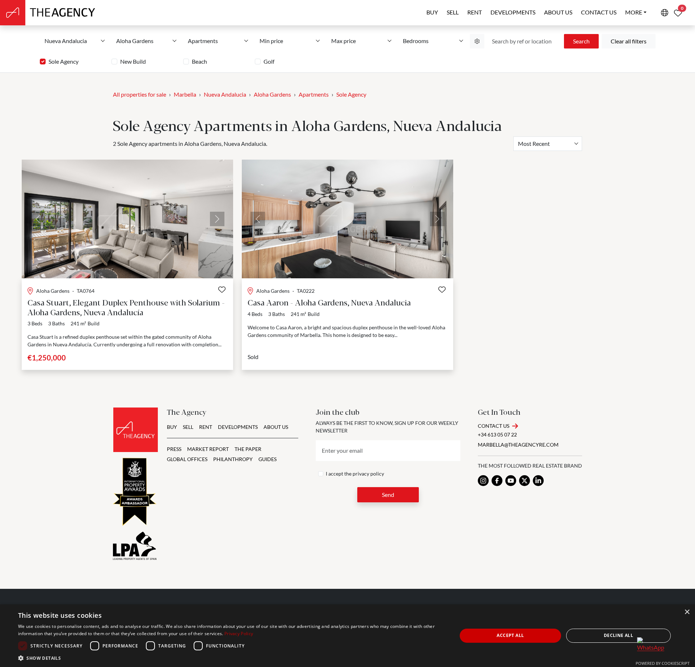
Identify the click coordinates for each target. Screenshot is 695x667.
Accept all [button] (510, 635)
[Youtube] (510, 480)
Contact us (598, 12)
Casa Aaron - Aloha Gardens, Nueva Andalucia (329, 302)
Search (581, 41)
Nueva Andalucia (225, 94)
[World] (664, 13)
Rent (474, 12)
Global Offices (187, 459)
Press (174, 449)
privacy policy (368, 473)
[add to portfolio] (222, 290)
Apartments (314, 94)
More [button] (633, 12)
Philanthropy (233, 459)
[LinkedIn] (538, 480)
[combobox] (547, 143)
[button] (231, 658)
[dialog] (347, 635)
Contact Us (493, 426)
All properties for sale (139, 94)
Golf (269, 61)
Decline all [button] (618, 635)
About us (558, 12)
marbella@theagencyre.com (518, 445)
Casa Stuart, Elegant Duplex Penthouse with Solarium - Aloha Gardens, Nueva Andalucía (126, 306)
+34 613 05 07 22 (497, 434)
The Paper (248, 449)
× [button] (687, 612)
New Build (133, 61)
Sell (453, 12)
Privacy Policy (238, 633)
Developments (512, 12)
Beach (199, 61)
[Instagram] (483, 480)
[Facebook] (497, 480)
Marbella (185, 94)
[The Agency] (135, 430)
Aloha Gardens (272, 94)
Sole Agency (64, 61)
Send (388, 494)
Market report (208, 449)
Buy (432, 12)
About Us (276, 427)
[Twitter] (524, 480)
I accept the (355, 473)
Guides (267, 459)
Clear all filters (628, 41)
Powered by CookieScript (663, 663)
